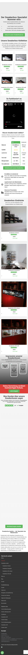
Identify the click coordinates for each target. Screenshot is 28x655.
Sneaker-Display (4, 619)
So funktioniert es (14, 99)
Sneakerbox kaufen (5, 563)
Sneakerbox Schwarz (7, 64)
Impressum (3, 590)
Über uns (3, 576)
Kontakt (2, 581)
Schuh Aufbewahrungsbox (6, 609)
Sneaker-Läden (4, 627)
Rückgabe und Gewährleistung (7, 592)
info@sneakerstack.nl (5, 641)
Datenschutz (3, 600)
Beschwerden (3, 603)
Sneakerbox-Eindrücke (14, 200)
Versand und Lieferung (5, 595)
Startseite (3, 560)
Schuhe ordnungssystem (6, 611)
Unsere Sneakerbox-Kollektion (14, 41)
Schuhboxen (3, 614)
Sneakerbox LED (4, 617)
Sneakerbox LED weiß (21, 87)
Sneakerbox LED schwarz (7, 87)
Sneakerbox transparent (21, 64)
